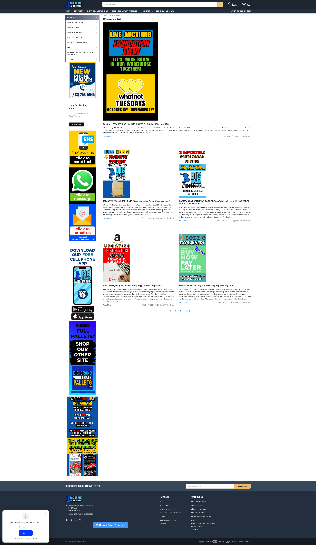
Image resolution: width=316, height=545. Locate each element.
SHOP (67, 11)
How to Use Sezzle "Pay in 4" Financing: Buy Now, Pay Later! (206, 285)
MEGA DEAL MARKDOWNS (77, 42)
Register (235, 5)
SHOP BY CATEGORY (75, 22)
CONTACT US (148, 11)
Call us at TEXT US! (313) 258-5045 (80, 514)
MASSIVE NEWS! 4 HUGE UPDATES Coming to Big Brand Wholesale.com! (136, 201)
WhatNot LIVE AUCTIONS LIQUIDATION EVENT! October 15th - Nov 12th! (136, 124)
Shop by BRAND (73, 27)
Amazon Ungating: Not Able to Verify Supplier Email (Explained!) (132, 285)
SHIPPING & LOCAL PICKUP (97, 11)
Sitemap (163, 524)
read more (107, 136)
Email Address (75, 116)
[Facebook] (67, 520)
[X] (76, 520)
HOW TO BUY (78, 11)
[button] (82, 148)
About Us (70, 60)
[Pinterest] (71, 520)
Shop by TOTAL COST (75, 32)
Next (186, 311)
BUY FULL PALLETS (74, 37)
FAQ (68, 47)
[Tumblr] (80, 520)
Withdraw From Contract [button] (110, 525)
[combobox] (162, 4)
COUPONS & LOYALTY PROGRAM (124, 11)
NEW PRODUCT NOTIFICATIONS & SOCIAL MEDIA (80, 53)
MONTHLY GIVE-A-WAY (165, 11)
